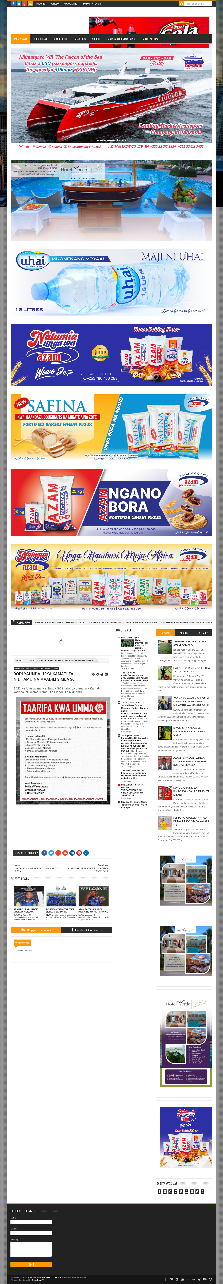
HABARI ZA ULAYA (150, 39)
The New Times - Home (132, 770)
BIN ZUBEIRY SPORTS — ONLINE (44, 1278)
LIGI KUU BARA (40, 39)
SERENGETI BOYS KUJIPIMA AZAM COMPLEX (189, 643)
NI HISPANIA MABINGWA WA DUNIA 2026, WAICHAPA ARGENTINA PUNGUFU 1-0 (135, 622)
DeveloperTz (38, 1280)
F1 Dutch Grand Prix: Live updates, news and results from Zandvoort (134, 716)
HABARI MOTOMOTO (22, 668)
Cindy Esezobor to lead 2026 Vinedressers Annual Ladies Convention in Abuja (134, 678)
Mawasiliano (70, 3)
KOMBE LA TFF (60, 39)
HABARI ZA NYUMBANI (42, 668)
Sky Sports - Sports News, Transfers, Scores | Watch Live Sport (134, 805)
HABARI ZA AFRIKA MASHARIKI (120, 39)
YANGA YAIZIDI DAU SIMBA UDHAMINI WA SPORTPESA (132, 793)
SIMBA (31, 660)
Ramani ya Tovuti (92, 3)
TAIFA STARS (79, 39)
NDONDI (96, 39)
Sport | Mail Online (130, 735)
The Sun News (128, 673)
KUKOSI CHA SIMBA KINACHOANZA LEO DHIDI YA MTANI (191, 791)
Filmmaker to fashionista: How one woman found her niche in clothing (134, 776)
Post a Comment (25, 950)
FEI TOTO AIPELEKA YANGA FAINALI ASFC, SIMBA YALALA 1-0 (191, 821)
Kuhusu (55, 3)
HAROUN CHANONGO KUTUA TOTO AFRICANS (191, 669)
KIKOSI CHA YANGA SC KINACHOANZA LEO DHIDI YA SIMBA (191, 731)
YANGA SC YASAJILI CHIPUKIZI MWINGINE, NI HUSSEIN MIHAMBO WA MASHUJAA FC (191, 701)
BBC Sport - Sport (130, 638)
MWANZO (22, 39)
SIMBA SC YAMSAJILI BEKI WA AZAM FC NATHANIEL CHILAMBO (55, 622)
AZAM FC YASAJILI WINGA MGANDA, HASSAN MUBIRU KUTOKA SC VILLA (190, 761)
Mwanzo (40, 3)
